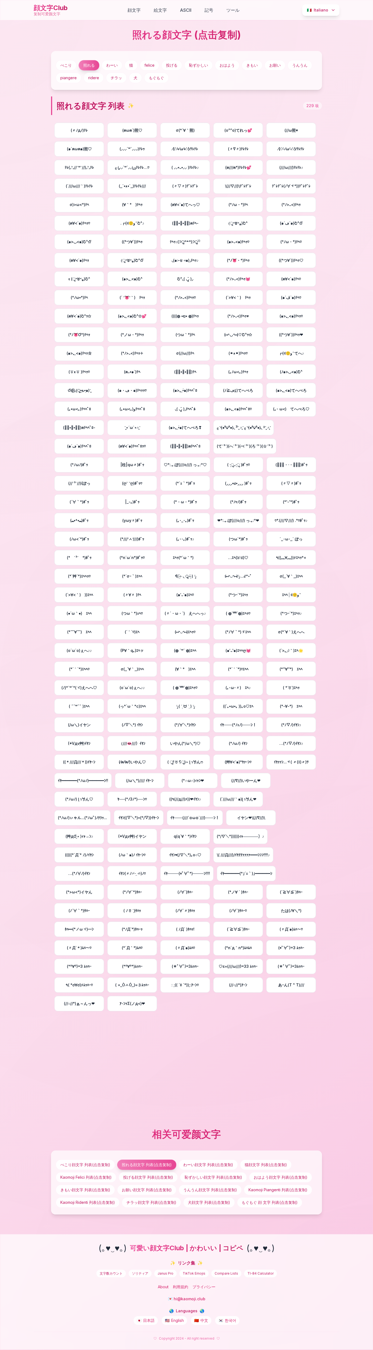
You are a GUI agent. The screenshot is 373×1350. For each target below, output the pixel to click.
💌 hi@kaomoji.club (186, 1298)
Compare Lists (226, 1273)
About (163, 1286)
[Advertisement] (186, 1068)
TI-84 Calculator (260, 1273)
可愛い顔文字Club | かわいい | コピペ (186, 1248)
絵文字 (160, 10)
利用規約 (180, 1286)
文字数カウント (111, 1273)
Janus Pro (165, 1273)
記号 (209, 10)
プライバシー (204, 1286)
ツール (232, 10)
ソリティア (140, 1273)
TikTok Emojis (194, 1273)
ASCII (185, 10)
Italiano (317, 10)
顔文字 (134, 10)
